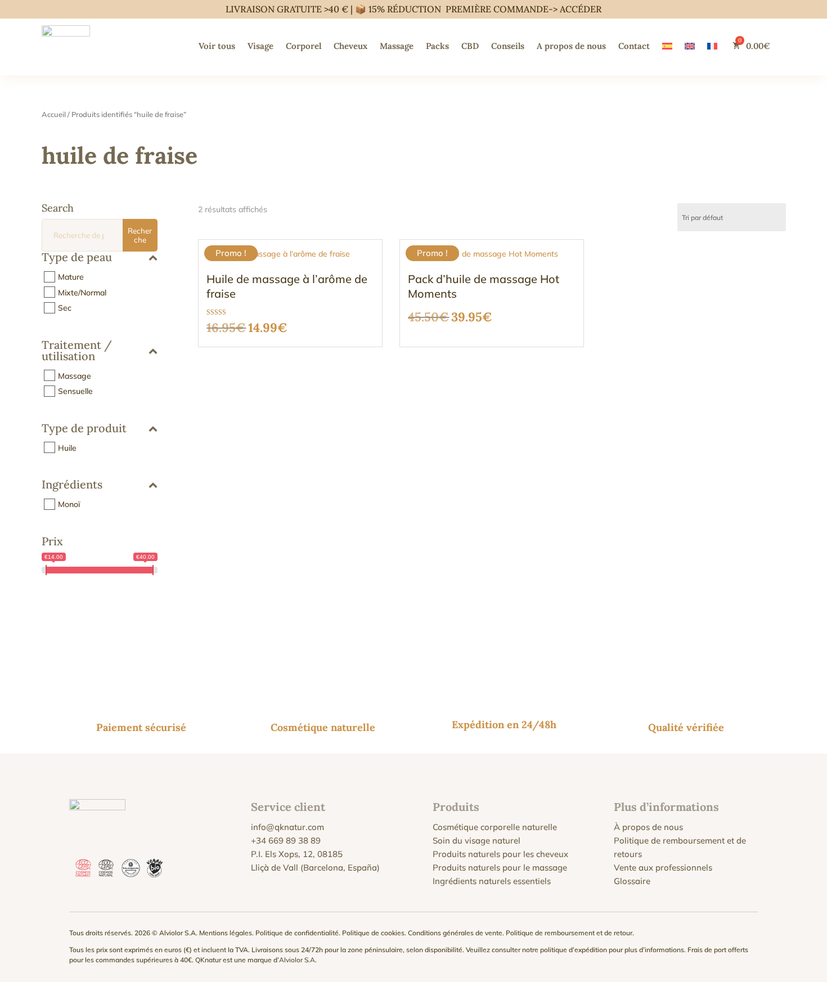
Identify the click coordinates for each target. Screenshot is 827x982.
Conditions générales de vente (455, 933)
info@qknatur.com (287, 827)
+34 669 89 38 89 (286, 840)
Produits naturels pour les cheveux (500, 854)
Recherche (140, 235)
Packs (437, 46)
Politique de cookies (373, 933)
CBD (470, 46)
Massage (397, 46)
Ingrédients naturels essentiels (492, 881)
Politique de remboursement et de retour (569, 933)
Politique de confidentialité (297, 933)
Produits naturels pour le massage (500, 867)
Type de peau (77, 258)
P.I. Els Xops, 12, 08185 (297, 854)
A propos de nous (571, 46)
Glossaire (632, 881)
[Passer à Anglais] (690, 46)
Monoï (69, 504)
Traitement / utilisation (77, 351)
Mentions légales (225, 933)
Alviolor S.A (297, 960)
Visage (260, 46)
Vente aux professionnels (663, 867)
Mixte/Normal (82, 292)
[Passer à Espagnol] (667, 46)
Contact (634, 46)
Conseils (507, 46)
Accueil (54, 114)
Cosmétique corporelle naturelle (495, 827)
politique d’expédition (573, 949)
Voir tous (217, 46)
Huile (67, 447)
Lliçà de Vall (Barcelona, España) (315, 867)
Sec (64, 308)
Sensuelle (75, 391)
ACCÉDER (580, 9)
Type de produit (84, 429)
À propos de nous (648, 827)
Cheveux (350, 46)
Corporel (303, 46)
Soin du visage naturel (476, 840)
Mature (71, 277)
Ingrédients (72, 485)
